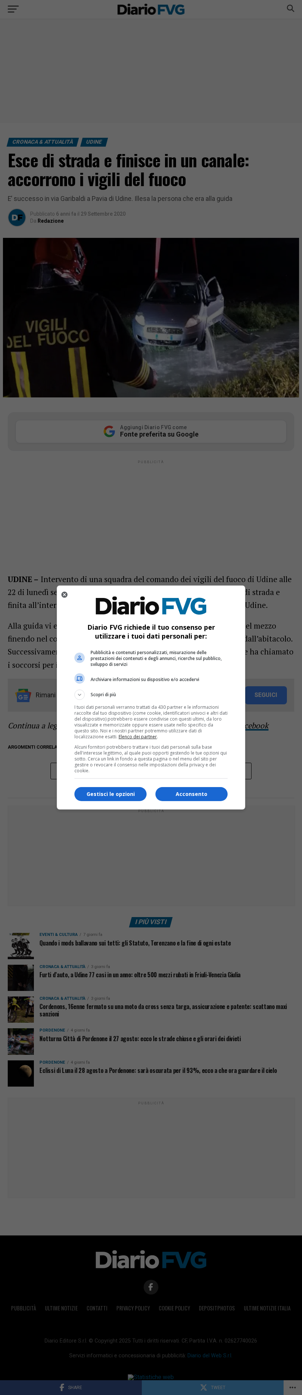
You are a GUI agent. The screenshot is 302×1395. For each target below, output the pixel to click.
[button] (151, 695)
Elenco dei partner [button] (138, 737)
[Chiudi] (64, 594)
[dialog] (151, 697)
